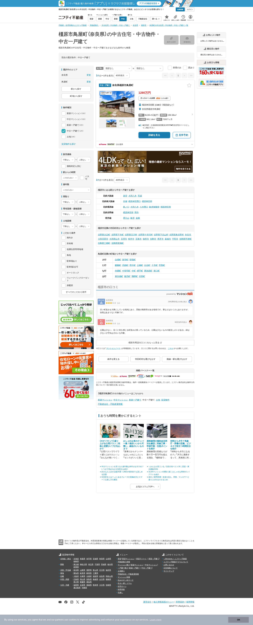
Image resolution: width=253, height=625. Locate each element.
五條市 (138, 239)
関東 (62, 564)
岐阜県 (82, 573)
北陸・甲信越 (65, 570)
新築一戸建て (135, 400)
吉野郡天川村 (131, 234)
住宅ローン (122, 586)
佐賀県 (82, 585)
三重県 (95, 573)
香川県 (76, 582)
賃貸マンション (128, 559)
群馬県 (76, 567)
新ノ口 (126, 207)
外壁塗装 (121, 589)
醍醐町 (118, 265)
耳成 (140, 196)
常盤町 (162, 265)
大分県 (102, 585)
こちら (170, 348)
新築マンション (105, 400)
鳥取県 (89, 579)
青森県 (82, 559)
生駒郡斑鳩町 (117, 243)
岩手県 (89, 559)
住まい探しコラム (125, 583)
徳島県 (108, 579)
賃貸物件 (165, 400)
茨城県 (103, 564)
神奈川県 (83, 564)
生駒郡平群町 (185, 239)
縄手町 (140, 271)
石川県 (102, 570)
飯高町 (127, 276)
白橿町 (118, 259)
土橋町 (140, 265)
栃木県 (110, 564)
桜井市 (131, 239)
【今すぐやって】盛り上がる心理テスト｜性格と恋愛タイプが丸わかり (110, 445)
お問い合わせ (169, 565)
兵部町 (142, 276)
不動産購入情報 (124, 562)
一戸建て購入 (123, 568)
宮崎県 (108, 585)
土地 (158, 400)
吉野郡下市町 (117, 234)
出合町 (147, 265)
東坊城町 (119, 276)
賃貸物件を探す (68, 144)
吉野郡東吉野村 (176, 234)
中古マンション (120, 400)
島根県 (95, 579)
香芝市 (160, 239)
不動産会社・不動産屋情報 (110, 404)
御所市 (146, 239)
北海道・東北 (65, 559)
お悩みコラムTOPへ (145, 486)
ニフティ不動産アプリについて (176, 562)
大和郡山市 (114, 239)
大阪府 (76, 576)
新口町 (157, 271)
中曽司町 (126, 271)
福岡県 (76, 585)
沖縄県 (84, 588)
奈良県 (102, 576)
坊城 (125, 201)
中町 (134, 271)
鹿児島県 (77, 588)
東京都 (76, 564)
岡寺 (137, 212)
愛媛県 (82, 582)
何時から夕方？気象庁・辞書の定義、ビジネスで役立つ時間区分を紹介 (180, 445)
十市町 (155, 265)
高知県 (89, 582)
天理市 (124, 239)
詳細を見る (154, 135)
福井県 (108, 570)
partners (59, 619)
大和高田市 (103, 239)
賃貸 (119, 559)
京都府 (89, 576)
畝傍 (132, 218)
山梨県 (82, 570)
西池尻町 (148, 271)
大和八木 (132, 196)
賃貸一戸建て (153, 559)
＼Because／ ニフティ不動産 (175, 559)
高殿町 (125, 265)
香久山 (126, 218)
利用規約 (180, 602)
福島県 (76, 561)
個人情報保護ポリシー (163, 602)
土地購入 (121, 571)
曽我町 (133, 259)
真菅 (125, 196)
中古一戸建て (146, 568)
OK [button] (238, 620)
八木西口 (144, 207)
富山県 (95, 570)
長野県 (89, 570)
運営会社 (147, 602)
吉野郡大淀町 (104, 234)
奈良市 (188, 234)
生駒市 (153, 239)
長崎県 (89, 585)
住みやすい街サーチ (126, 580)
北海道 (76, 559)
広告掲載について (171, 568)
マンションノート (113, 348)
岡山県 (82, 579)
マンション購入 (124, 565)
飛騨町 (135, 276)
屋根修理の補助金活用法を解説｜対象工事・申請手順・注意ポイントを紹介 (157, 445)
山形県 (108, 559)
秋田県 (102, 559)
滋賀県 (95, 576)
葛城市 (168, 239)
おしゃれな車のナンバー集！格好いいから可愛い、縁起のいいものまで (133, 445)
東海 (62, 573)
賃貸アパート (141, 559)
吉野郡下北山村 (161, 234)
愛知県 (76, 573)
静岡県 (89, 573)
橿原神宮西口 (134, 201)
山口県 (102, 579)
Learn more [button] (155, 619)
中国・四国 (64, 579)
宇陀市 (175, 239)
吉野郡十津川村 (145, 234)
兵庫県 (82, 576)
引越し (120, 593)
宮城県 (95, 559)
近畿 (62, 576)
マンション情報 (124, 577)
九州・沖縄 (64, 585)
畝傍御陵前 (154, 207)
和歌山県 (109, 576)
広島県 (76, 579)
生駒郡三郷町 (104, 243)
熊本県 (95, 585)
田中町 (133, 265)
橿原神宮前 (147, 201)
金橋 (138, 218)
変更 (89, 75)
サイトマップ (169, 571)
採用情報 (190, 602)
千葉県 (97, 564)
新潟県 (76, 570)
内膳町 (118, 271)
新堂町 (125, 259)
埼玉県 (90, 564)
